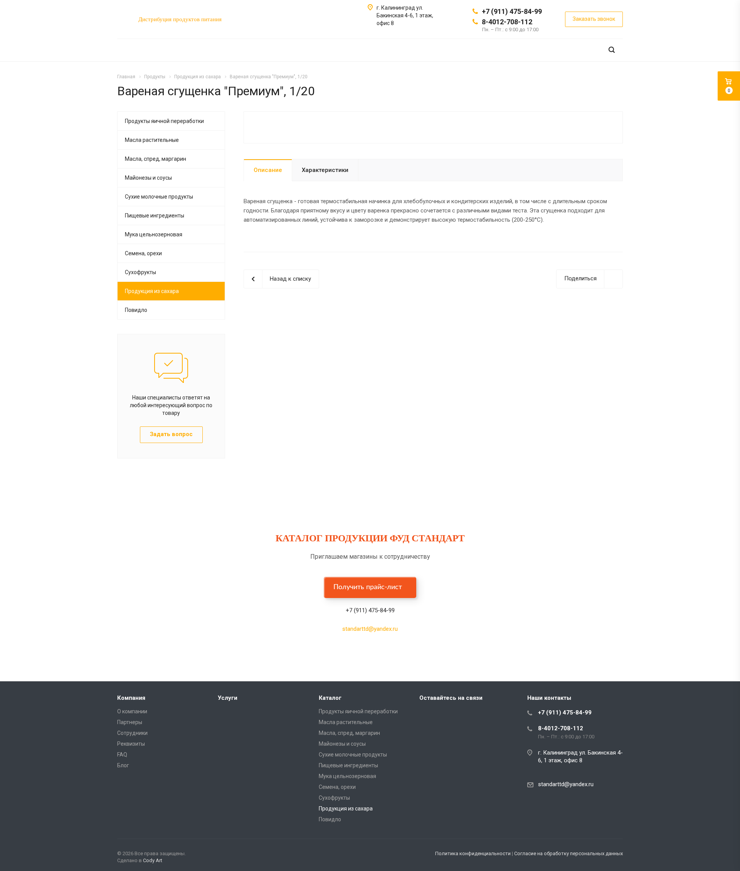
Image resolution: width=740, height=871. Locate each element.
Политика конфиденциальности (473, 853)
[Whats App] (427, 715)
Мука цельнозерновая (153, 234)
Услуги (227, 697)
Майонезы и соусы (148, 178)
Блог (123, 765)
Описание (268, 170)
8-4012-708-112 (507, 22)
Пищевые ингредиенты (154, 215)
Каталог (330, 697)
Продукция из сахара (152, 291)
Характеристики (325, 170)
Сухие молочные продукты (159, 197)
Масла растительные (152, 140)
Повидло (136, 310)
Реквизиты (131, 744)
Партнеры (129, 722)
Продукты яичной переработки (164, 121)
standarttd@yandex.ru (370, 628)
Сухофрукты (140, 272)
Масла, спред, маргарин (155, 159)
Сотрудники (132, 733)
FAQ (122, 754)
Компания (131, 697)
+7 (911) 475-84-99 (512, 11)
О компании (132, 711)
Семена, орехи (143, 253)
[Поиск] (611, 50)
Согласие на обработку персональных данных (568, 853)
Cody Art (152, 860)
